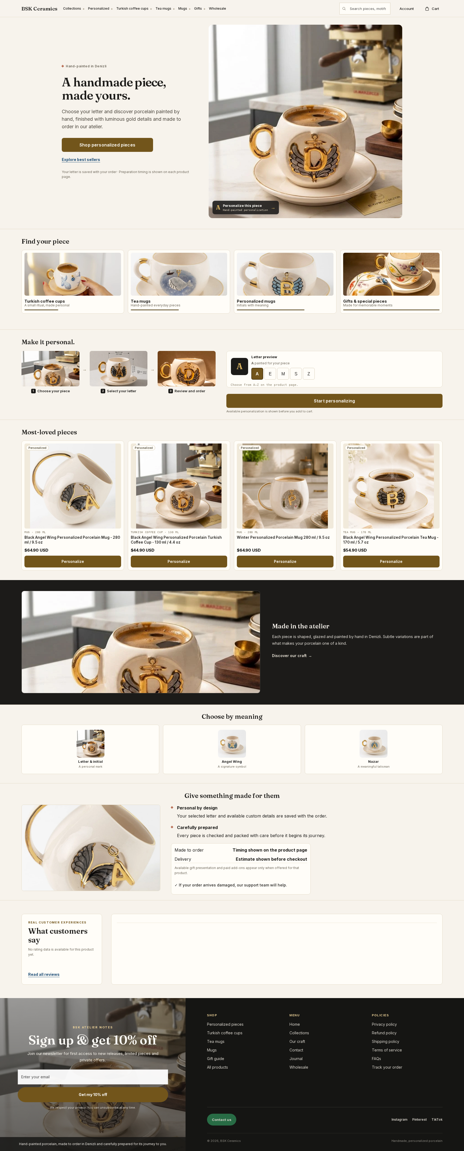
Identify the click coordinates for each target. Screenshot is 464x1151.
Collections (72, 8)
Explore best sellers (81, 159)
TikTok (437, 1119)
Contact (296, 1050)
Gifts (198, 8)
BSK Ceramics (39, 9)
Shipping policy (385, 1041)
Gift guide (215, 1058)
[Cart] (432, 8)
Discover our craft (292, 655)
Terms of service (387, 1050)
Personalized (98, 8)
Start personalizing (334, 401)
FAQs (376, 1058)
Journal (296, 1058)
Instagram (399, 1119)
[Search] (344, 8)
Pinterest (419, 1119)
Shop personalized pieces (107, 145)
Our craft (297, 1041)
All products (217, 1067)
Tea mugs (163, 8)
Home (294, 1024)
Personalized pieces (225, 1024)
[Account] (405, 8)
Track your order (387, 1067)
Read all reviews (44, 974)
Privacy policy (384, 1024)
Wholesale (217, 8)
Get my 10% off (93, 1094)
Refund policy (384, 1033)
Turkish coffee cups (132, 8)
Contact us (221, 1119)
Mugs (182, 8)
